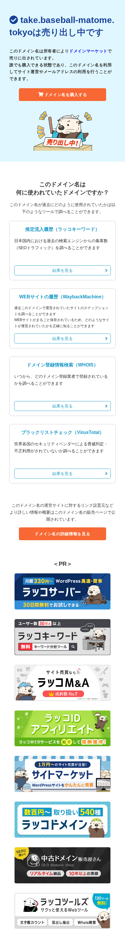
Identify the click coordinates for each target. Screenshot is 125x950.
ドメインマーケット (88, 51)
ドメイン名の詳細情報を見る (62, 533)
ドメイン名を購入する (65, 94)
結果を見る (62, 270)
